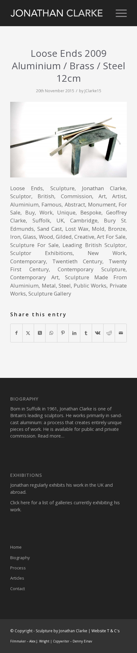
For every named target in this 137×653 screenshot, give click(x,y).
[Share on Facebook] (16, 333)
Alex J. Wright (39, 641)
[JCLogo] (56, 13)
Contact (17, 588)
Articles (17, 578)
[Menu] (118, 13)
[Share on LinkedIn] (74, 333)
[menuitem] (118, 13)
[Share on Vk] (97, 333)
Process (18, 568)
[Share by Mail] (120, 333)
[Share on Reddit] (109, 333)
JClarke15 (92, 91)
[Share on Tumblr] (85, 333)
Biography (20, 557)
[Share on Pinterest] (62, 333)
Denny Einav (82, 641)
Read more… (51, 436)
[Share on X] (28, 333)
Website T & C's (105, 631)
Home (16, 547)
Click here (20, 502)
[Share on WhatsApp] (51, 333)
